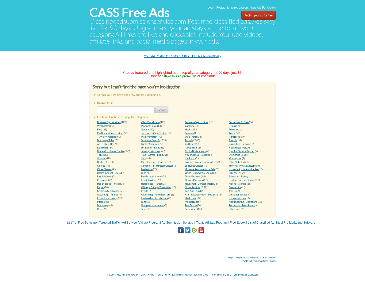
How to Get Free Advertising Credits (258, 260)
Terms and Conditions (220, 274)
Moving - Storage (237, 183)
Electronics (102, 147)
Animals (233, 140)
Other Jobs (234, 209)
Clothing (189, 144)
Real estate (147, 169)
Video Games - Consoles (197, 154)
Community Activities (108, 191)
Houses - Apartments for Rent (244, 169)
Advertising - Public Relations (156, 194)
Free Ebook (237, 222)
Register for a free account (232, 7)
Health (188, 129)
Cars (143, 158)
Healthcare (190, 198)
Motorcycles (235, 158)
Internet (101, 201)
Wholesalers (103, 126)
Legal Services (104, 176)
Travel (232, 133)
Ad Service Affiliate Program (141, 222)
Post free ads (269, 257)
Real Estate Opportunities (110, 133)
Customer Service (238, 194)
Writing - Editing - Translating (156, 187)
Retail (100, 209)
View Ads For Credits (263, 7)
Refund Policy (163, 274)
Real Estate (191, 205)
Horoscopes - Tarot (151, 183)
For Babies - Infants (151, 147)
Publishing (234, 129)
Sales (143, 209)
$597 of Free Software (82, 222)
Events (144, 191)
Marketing (102, 205)
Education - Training (107, 198)
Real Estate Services (151, 176)
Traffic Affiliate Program (212, 222)
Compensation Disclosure (246, 274)
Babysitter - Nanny (238, 176)
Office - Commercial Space (198, 173)
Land (143, 173)
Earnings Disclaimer (182, 274)
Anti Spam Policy (130, 274)
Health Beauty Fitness (108, 183)
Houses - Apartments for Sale (200, 169)
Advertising (234, 136)
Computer (190, 126)
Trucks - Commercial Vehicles (200, 162)
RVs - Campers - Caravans (154, 162)
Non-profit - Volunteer (152, 205)
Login (211, 7)
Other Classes (104, 169)
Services (233, 173)
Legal (144, 201)
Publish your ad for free (258, 15)
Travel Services (193, 176)
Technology (191, 209)
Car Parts (190, 158)
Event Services (148, 180)
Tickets (101, 154)
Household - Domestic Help (199, 183)
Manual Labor (192, 201)
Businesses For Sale (239, 122)
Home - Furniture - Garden (110, 151)
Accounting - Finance (107, 194)
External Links (201, 274)
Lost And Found (193, 191)
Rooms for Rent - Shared (109, 173)
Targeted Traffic (109, 222)
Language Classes (194, 165)
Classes (101, 165)
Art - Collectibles (105, 144)
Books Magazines (150, 144)
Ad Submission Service (177, 222)
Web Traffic (191, 136)
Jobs (231, 191)
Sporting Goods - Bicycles (241, 151)
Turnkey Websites (106, 136)
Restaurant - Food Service (242, 205)
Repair (100, 187)
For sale (189, 140)
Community (235, 187)
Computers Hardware (240, 144)
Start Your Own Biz (150, 140)
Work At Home (149, 126)
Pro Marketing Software (299, 222)
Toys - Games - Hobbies (153, 154)
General (145, 129)
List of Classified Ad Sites (265, 222)
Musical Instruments (195, 151)
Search (161, 110)
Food (99, 129)
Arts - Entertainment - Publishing (201, 194)
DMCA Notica (147, 274)
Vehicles (101, 158)
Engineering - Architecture (154, 198)
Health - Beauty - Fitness (241, 180)
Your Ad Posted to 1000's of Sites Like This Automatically (182, 56)
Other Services (192, 187)
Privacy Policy (114, 274)
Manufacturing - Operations (243, 201)
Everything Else (237, 154)
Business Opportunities (109, 122)
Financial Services (194, 180)
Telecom (189, 133)
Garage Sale (191, 147)
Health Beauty (236, 147)
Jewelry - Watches (150, 151)
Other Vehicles (236, 162)
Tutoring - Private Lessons (242, 165)
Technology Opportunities (154, 133)
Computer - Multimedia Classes (157, 165)
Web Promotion (149, 136)
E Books (233, 126)
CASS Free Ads (129, 12)
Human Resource (237, 198)
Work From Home (150, 122)
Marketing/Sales (105, 140)
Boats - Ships (103, 162)
